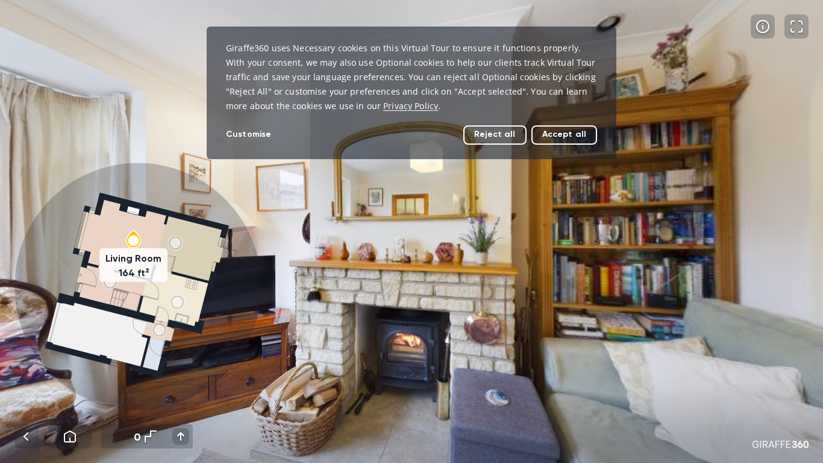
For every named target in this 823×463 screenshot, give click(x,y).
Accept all (564, 134)
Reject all (494, 134)
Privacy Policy (410, 106)
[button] (137, 286)
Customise (248, 134)
